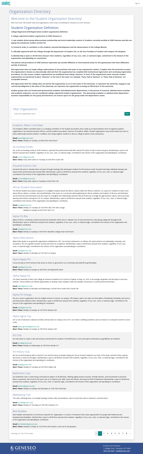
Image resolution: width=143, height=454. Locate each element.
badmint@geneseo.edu (26, 386)
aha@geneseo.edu (24, 364)
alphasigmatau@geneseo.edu (28, 326)
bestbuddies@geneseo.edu (27, 424)
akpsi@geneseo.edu (25, 286)
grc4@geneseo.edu (25, 343)
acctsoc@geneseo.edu (26, 157)
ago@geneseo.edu (25, 267)
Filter (127, 114)
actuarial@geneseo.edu (26, 178)
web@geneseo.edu (123, 451)
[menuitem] (137, 3)
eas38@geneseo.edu (25, 402)
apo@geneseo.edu (25, 307)
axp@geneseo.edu (24, 229)
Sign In (137, 3)
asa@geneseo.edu (24, 205)
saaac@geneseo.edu (25, 138)
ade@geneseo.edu (24, 251)
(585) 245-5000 (108, 451)
